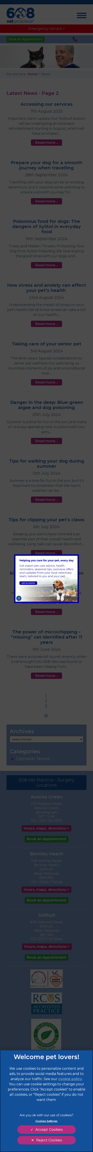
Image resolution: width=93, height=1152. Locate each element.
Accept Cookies (48, 1130)
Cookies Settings (46, 1121)
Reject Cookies (49, 1140)
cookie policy (70, 1079)
